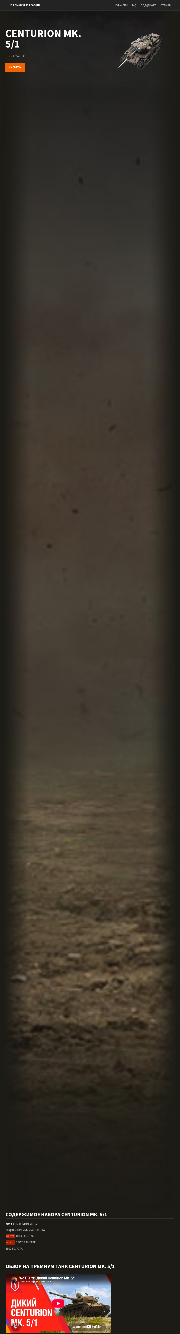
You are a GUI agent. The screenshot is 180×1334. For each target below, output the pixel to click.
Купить (15, 67)
